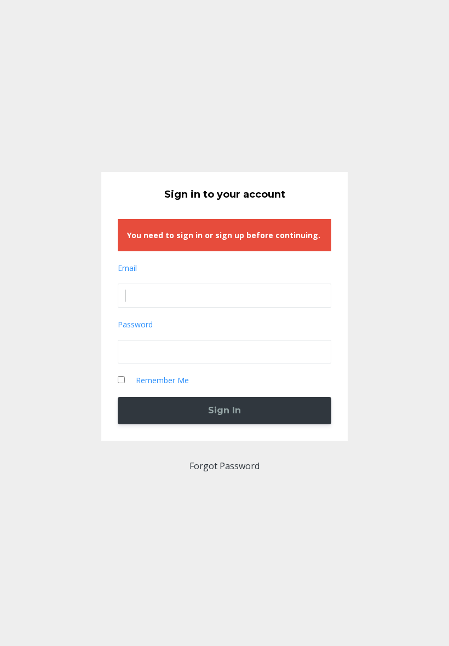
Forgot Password (224, 466)
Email (127, 268)
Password (135, 324)
